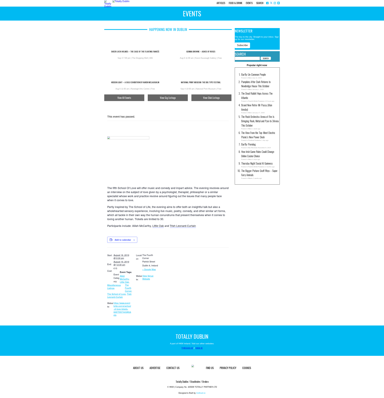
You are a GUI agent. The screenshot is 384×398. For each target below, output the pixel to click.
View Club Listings (211, 98)
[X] (271, 3)
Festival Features (254, 140)
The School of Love (116, 293)
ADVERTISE (155, 368)
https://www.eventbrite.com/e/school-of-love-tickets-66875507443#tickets (122, 308)
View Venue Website (147, 277)
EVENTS (249, 3)
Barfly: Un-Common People (253, 74)
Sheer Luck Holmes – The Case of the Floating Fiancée (135, 51)
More (250, 78)
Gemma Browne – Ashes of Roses (200, 51)
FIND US (210, 368)
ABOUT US (138, 368)
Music (250, 178)
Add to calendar (123, 239)
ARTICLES (221, 3)
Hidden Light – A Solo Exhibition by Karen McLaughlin (135, 82)
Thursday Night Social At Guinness (257, 163)
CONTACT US (173, 368)
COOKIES (246, 368)
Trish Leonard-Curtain (183, 226)
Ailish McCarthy (124, 277)
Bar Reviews (253, 147)
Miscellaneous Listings (114, 287)
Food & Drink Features (256, 101)
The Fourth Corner (128, 287)
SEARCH (259, 3)
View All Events (124, 98)
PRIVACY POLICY (228, 368)
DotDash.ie (201, 393)
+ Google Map (149, 269)
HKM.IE (199, 348)
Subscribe (242, 45)
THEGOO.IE (187, 348)
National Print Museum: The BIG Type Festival (201, 82)
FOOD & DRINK (235, 3)
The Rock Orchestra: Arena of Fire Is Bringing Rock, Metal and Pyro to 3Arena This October (260, 121)
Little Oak (158, 226)
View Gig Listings (168, 98)
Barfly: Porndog (248, 144)
